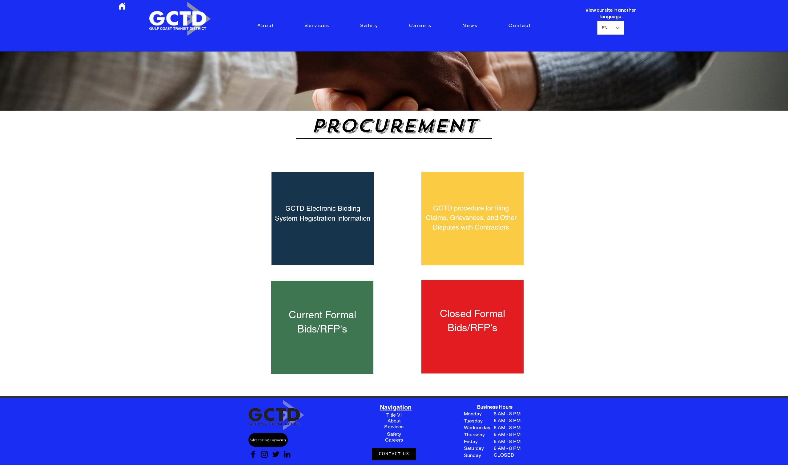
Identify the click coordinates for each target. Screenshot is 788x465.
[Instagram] (264, 454)
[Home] (122, 6)
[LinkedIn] (287, 454)
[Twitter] (275, 454)
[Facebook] (253, 454)
